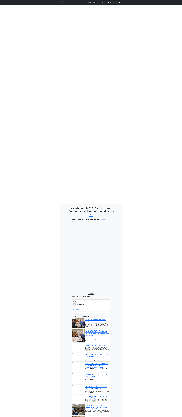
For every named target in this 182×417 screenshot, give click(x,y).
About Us (94, 2)
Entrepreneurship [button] (108, 2)
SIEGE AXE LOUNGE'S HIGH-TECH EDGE (95, 320)
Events (116, 2)
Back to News (91, 293)
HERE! (102, 219)
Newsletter (91, 216)
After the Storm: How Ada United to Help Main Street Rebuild (96, 387)
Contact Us (119, 2)
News (113, 2)
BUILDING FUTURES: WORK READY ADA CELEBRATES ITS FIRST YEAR (96, 344)
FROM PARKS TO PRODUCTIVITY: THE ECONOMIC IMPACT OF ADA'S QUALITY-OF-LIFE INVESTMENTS (96, 365)
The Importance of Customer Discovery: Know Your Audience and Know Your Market (96, 407)
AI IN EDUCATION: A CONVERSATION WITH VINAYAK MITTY (96, 355)
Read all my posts (76, 309)
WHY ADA (98, 2)
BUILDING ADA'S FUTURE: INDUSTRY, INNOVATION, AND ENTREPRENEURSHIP (96, 376)
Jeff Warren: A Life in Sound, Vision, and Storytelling (96, 397)
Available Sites (103, 2)
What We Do (90, 2)
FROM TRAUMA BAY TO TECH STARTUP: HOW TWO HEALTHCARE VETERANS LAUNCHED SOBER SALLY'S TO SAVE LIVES (97, 332)
